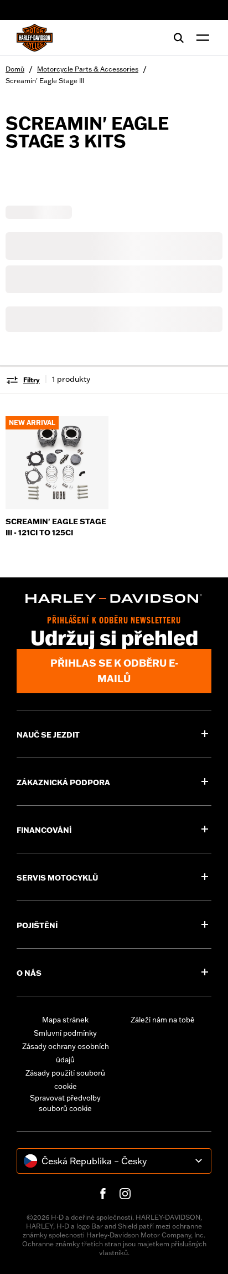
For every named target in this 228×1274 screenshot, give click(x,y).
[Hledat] (178, 38)
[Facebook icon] (103, 1193)
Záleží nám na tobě (163, 1019)
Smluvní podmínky (65, 1033)
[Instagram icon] (125, 1193)
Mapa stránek (65, 1019)
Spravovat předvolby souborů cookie (65, 1103)
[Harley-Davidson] (114, 598)
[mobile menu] (200, 37)
